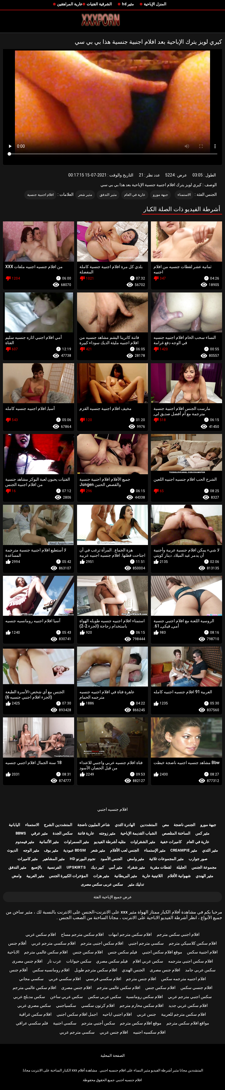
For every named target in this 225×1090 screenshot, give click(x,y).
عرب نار (54, 961)
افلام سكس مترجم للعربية (183, 1014)
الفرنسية (54, 867)
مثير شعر (85, 195)
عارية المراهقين (70, 4)
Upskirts (76, 867)
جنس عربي (146, 1014)
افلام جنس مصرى (27, 961)
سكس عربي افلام (148, 961)
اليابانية (14, 824)
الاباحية (13, 952)
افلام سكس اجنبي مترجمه (190, 961)
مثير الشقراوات (142, 842)
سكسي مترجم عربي (77, 1032)
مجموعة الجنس (204, 867)
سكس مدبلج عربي (29, 996)
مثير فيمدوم (25, 842)
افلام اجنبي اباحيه (117, 1014)
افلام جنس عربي (114, 1032)
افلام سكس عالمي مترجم (46, 952)
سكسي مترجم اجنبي (146, 943)
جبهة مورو (160, 195)
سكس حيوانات (78, 961)
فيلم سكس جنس (122, 952)
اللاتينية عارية (152, 876)
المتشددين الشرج (58, 824)
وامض (16, 876)
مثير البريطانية (125, 876)
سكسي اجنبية (64, 1023)
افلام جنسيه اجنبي (112, 809)
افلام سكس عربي (40, 934)
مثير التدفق (108, 195)
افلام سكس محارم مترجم (141, 1005)
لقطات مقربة (160, 867)
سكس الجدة (63, 833)
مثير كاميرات (28, 859)
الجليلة (181, 867)
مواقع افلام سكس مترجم (187, 1023)
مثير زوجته (107, 833)
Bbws (21, 833)
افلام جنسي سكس (196, 987)
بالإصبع (36, 867)
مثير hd (128, 4)
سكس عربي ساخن (66, 996)
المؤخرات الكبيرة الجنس (68, 876)
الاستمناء (184, 195)
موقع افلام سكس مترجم (140, 1023)
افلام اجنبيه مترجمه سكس (183, 978)
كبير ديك (97, 867)
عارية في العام (135, 195)
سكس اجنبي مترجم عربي (190, 996)
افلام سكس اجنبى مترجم (102, 943)
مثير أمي (115, 867)
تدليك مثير (136, 884)
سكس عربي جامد (200, 970)
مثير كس (202, 833)
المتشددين (148, 824)
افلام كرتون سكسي (98, 1005)
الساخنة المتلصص (176, 833)
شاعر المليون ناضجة (93, 824)
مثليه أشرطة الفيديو (110, 842)
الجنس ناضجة (184, 824)
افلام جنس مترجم (141, 978)
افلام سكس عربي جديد (188, 1005)
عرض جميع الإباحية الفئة (112, 897)
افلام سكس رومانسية (144, 996)
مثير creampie (183, 850)
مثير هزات (101, 876)
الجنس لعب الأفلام (124, 850)
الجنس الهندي (133, 970)
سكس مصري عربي (34, 1005)
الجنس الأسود (111, 859)
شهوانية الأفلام (179, 876)
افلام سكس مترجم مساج (82, 934)
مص (165, 824)
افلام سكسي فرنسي (103, 978)
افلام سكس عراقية (35, 1014)
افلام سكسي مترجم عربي (53, 943)
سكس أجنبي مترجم (98, 1023)
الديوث (12, 850)
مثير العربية (35, 876)
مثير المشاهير (54, 859)
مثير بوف (51, 850)
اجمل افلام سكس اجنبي (77, 1014)
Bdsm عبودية (74, 850)
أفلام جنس (17, 943)
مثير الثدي (210, 850)
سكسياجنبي (66, 1005)
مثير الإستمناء (155, 850)
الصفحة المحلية (112, 1055)
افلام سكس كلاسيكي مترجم (193, 943)
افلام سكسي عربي (65, 978)
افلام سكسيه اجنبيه (149, 1032)
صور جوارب (198, 859)
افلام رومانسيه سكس (51, 970)
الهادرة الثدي (125, 824)
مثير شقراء (136, 867)
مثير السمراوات (76, 842)
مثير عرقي (39, 833)
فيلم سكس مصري (112, 961)
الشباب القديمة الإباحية (138, 833)
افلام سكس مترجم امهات (130, 934)
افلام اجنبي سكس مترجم (178, 934)
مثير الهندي (204, 876)
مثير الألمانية (49, 842)
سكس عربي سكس (104, 996)
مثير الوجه (31, 850)
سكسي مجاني (31, 978)
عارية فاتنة (86, 833)
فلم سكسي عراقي (32, 1023)
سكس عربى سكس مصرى (102, 884)
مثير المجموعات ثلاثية (166, 859)
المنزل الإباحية (155, 4)
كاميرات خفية (171, 842)
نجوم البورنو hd (83, 859)
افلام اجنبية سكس (202, 952)
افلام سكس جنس (88, 952)
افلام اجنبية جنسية (40, 195)
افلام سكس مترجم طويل (95, 970)
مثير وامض (135, 859)
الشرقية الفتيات (99, 4)
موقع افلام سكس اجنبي (162, 952)
